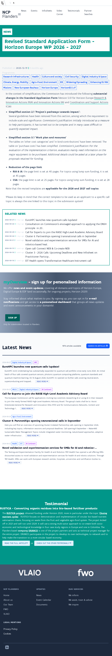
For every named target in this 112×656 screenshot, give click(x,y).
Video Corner (60, 12)
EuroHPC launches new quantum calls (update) (51, 220)
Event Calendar (43, 600)
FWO (6, 609)
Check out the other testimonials (53, 543)
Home (6, 595)
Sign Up (12, 317)
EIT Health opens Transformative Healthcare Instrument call (58, 260)
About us (8, 600)
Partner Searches (88, 12)
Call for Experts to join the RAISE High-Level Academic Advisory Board (64, 232)
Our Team (8, 604)
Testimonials (74, 10)
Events (34, 10)
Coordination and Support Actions (89, 102)
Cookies (7, 633)
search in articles (97, 346)
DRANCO (33, 530)
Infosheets (47, 10)
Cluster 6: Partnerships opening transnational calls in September (61, 236)
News (23, 10)
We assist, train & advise (80, 600)
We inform (74, 595)
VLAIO (6, 613)
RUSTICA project (15, 513)
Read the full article (15, 543)
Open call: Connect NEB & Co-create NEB (47, 248)
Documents (41, 604)
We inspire (73, 604)
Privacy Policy (11, 629)
